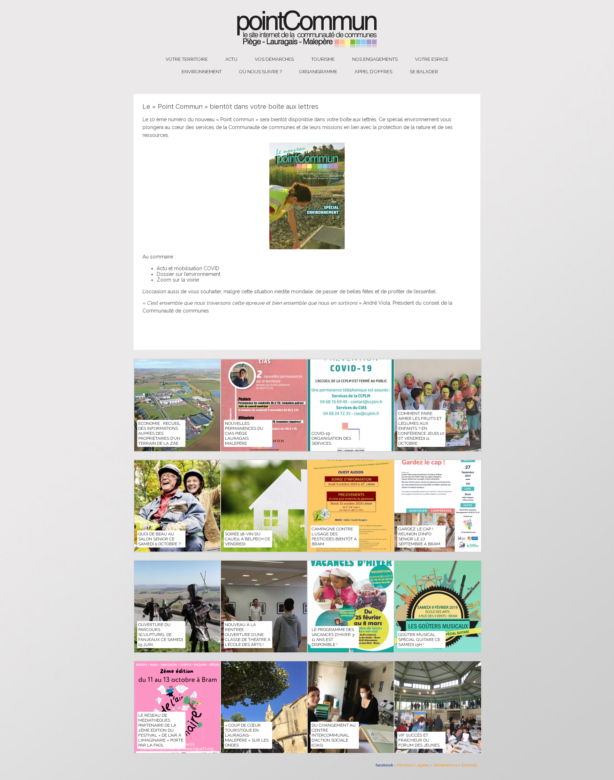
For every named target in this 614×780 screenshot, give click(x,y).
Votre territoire (187, 59)
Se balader (424, 71)
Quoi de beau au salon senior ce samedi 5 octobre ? (159, 538)
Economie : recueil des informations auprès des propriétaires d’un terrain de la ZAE (159, 433)
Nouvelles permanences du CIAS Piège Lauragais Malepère (244, 433)
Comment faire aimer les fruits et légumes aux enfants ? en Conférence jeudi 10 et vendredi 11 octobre (421, 428)
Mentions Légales (413, 765)
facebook (384, 765)
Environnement (202, 71)
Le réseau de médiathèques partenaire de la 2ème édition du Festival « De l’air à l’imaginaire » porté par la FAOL (160, 730)
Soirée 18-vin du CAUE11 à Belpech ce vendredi (247, 538)
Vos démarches (274, 59)
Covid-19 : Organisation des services (331, 438)
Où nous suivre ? (260, 71)
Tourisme (323, 59)
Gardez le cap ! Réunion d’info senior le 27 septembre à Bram (419, 536)
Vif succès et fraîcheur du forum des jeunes (419, 740)
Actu (231, 59)
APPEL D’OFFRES (373, 71)
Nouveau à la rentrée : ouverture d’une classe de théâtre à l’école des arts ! (247, 634)
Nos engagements (375, 59)
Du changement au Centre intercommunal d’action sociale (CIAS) (334, 735)
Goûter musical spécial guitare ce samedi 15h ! (419, 639)
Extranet (469, 765)
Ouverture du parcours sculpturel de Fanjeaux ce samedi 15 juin (160, 634)
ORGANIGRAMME (318, 71)
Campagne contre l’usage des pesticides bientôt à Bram (334, 536)
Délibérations (445, 765)
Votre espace (431, 59)
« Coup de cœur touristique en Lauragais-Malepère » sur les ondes (247, 735)
